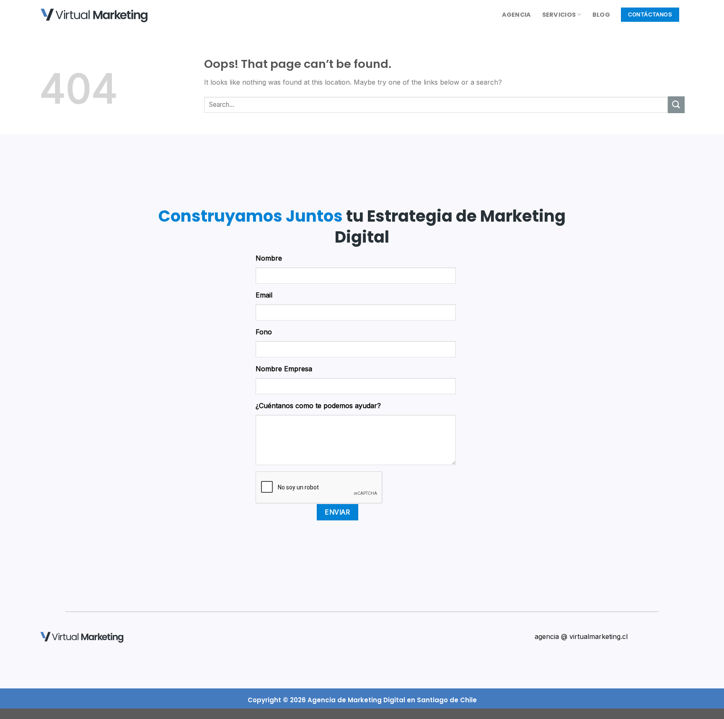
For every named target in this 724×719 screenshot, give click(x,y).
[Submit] (676, 104)
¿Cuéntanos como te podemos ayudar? (318, 405)
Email (264, 295)
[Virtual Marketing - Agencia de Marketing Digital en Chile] (93, 15)
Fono (264, 332)
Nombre (269, 258)
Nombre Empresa (284, 369)
